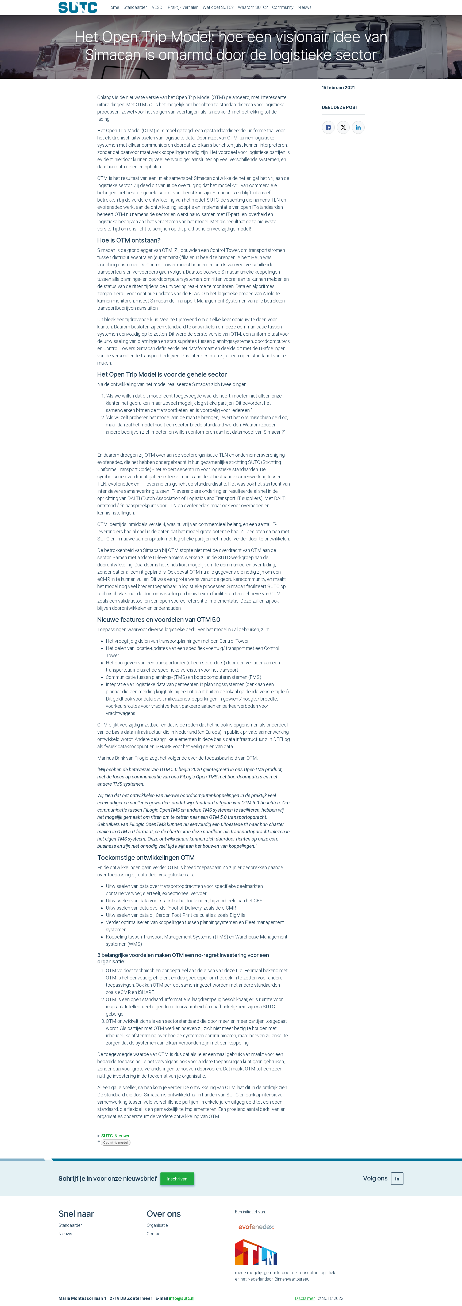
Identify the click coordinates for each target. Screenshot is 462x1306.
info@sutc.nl (181, 1298)
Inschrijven (177, 1179)
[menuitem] (113, 7)
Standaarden (71, 1225)
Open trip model (115, 1143)
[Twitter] (343, 127)
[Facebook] (328, 127)
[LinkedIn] (358, 127)
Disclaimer (305, 1298)
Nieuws (65, 1233)
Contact (154, 1233)
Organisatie (157, 1225)
